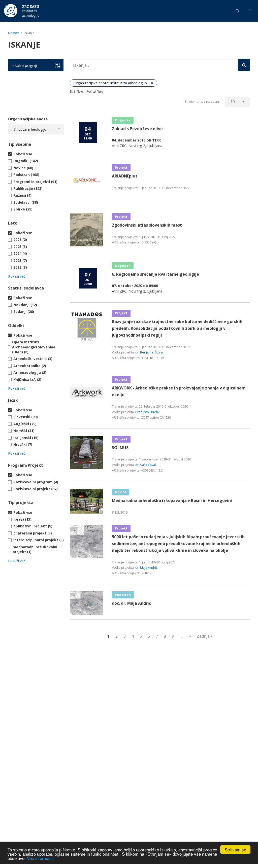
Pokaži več (16, 276)
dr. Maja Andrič (146, 567)
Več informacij (40, 858)
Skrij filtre (76, 91)
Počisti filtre (94, 91)
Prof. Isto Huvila (147, 412)
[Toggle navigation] (250, 11)
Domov (13, 33)
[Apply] (244, 65)
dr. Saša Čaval (145, 464)
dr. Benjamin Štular (149, 352)
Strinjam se (235, 849)
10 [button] (232, 101)
